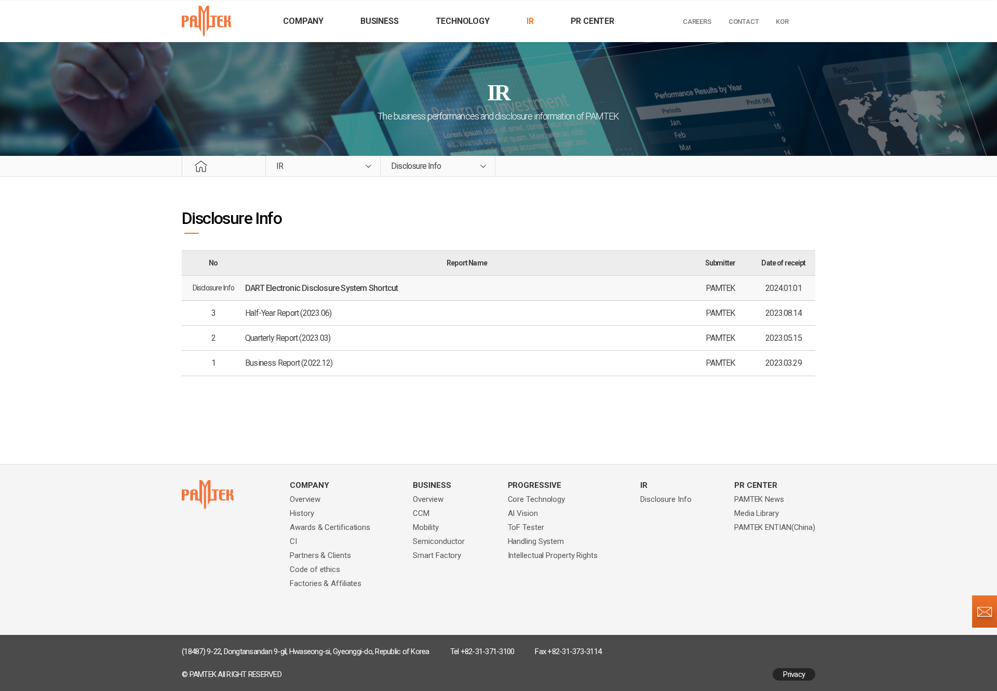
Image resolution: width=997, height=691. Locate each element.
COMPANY (303, 21)
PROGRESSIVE (534, 485)
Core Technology (536, 499)
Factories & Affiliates (325, 583)
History (302, 513)
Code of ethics (315, 569)
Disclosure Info (666, 499)
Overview (305, 499)
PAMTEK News (759, 499)
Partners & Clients (320, 555)
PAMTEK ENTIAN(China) (774, 527)
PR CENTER (592, 21)
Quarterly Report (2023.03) (287, 338)
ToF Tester (526, 527)
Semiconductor (439, 541)
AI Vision (523, 513)
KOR (782, 21)
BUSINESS (379, 21)
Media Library (756, 513)
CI (293, 541)
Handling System (536, 541)
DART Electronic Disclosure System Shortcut (321, 288)
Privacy (794, 674)
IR (530, 21)
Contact (744, 21)
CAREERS (697, 21)
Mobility (425, 527)
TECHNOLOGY (463, 21)
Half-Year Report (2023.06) (288, 313)
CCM (421, 513)
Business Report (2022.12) (288, 363)
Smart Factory (437, 555)
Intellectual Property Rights (553, 555)
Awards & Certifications (330, 527)
